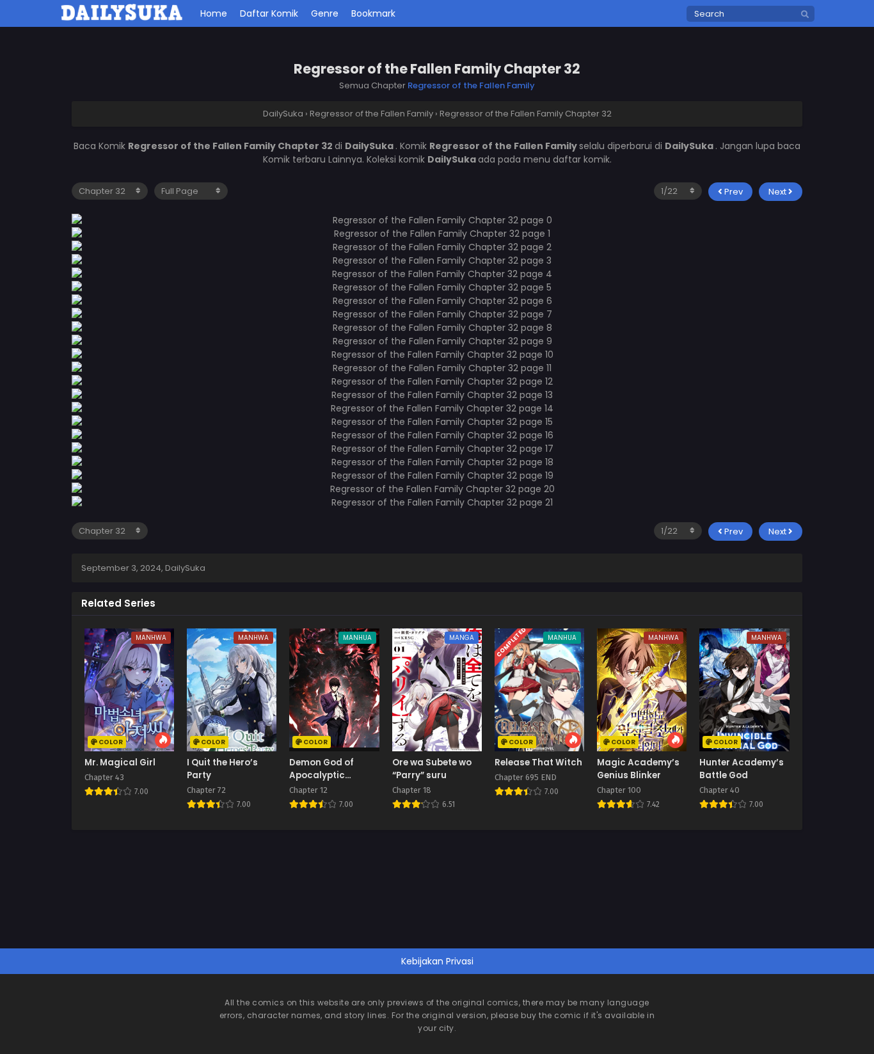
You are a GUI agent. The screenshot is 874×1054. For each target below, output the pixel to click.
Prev (732, 192)
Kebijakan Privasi (437, 961)
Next (778, 192)
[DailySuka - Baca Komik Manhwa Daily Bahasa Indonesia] (122, 18)
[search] (805, 15)
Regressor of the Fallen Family (471, 85)
